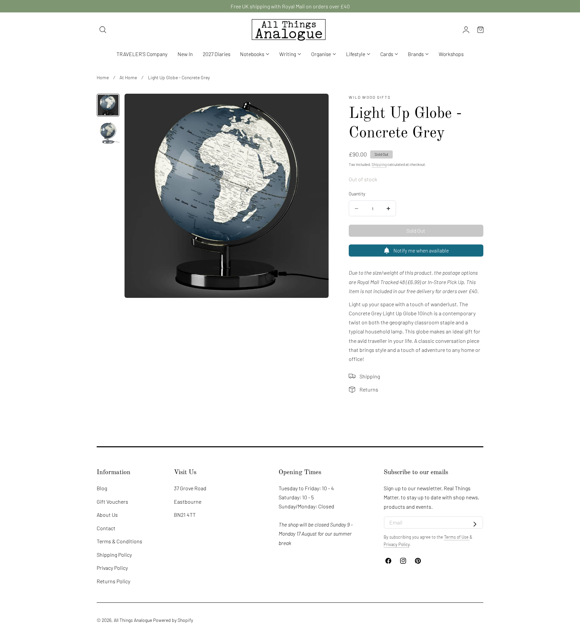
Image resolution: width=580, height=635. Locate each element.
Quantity (357, 193)
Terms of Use (457, 537)
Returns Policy (113, 581)
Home (103, 77)
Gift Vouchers (112, 501)
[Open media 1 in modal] (316, 106)
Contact (106, 528)
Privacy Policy (112, 568)
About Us (107, 514)
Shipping (379, 164)
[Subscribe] (475, 524)
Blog (102, 488)
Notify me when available (421, 250)
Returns (368, 389)
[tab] (108, 105)
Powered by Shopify (173, 620)
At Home (128, 77)
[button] (103, 30)
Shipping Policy (114, 554)
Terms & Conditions (119, 541)
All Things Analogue (133, 620)
